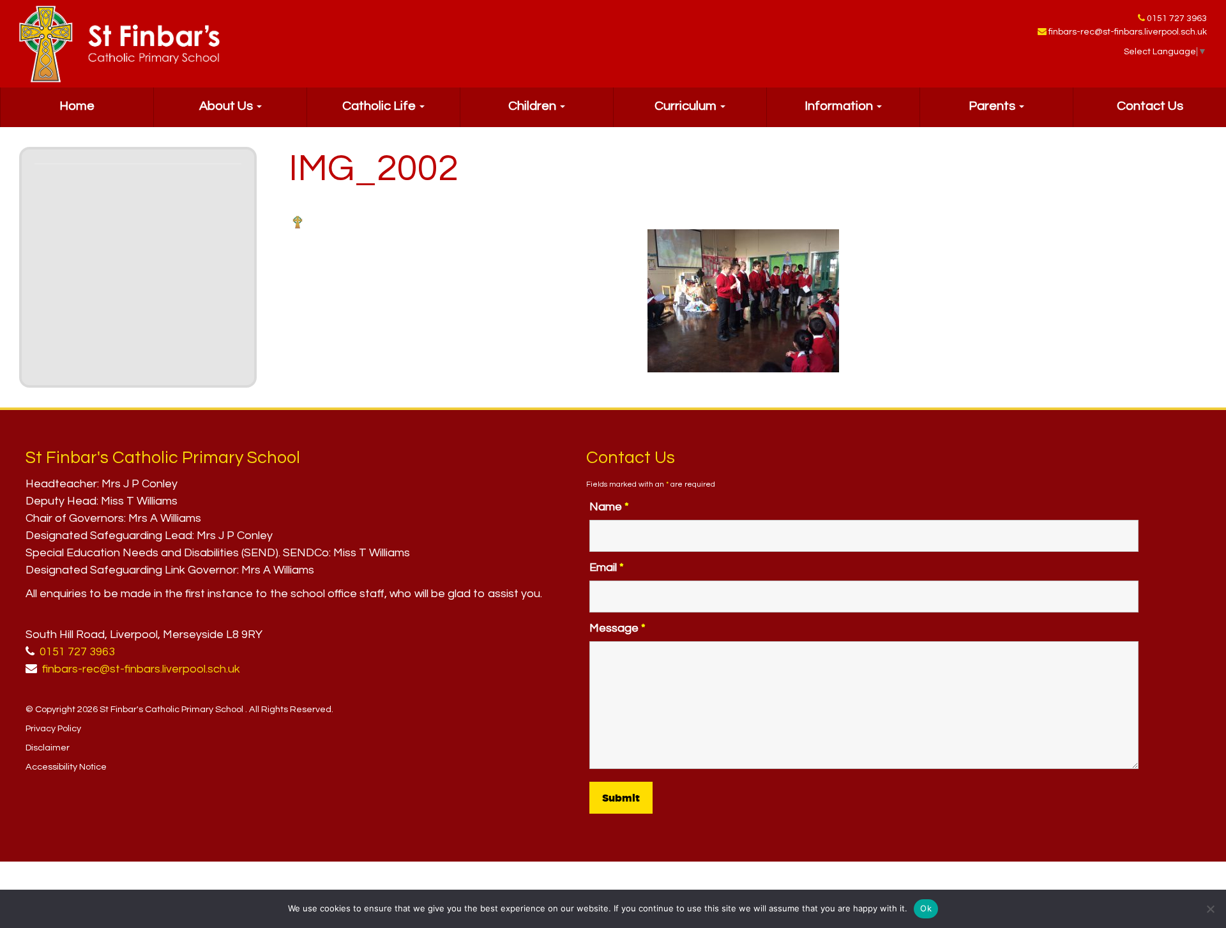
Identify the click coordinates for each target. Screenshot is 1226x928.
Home (77, 106)
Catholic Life (380, 106)
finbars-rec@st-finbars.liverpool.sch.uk (1127, 31)
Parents (993, 106)
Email (606, 567)
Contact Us (1150, 106)
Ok (926, 908)
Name (609, 507)
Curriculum (687, 106)
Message (617, 628)
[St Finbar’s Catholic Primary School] (119, 44)
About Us (227, 106)
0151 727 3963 (1177, 18)
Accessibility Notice (66, 767)
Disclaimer (48, 747)
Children (533, 106)
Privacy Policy (53, 728)
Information (840, 106)
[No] (1210, 908)
